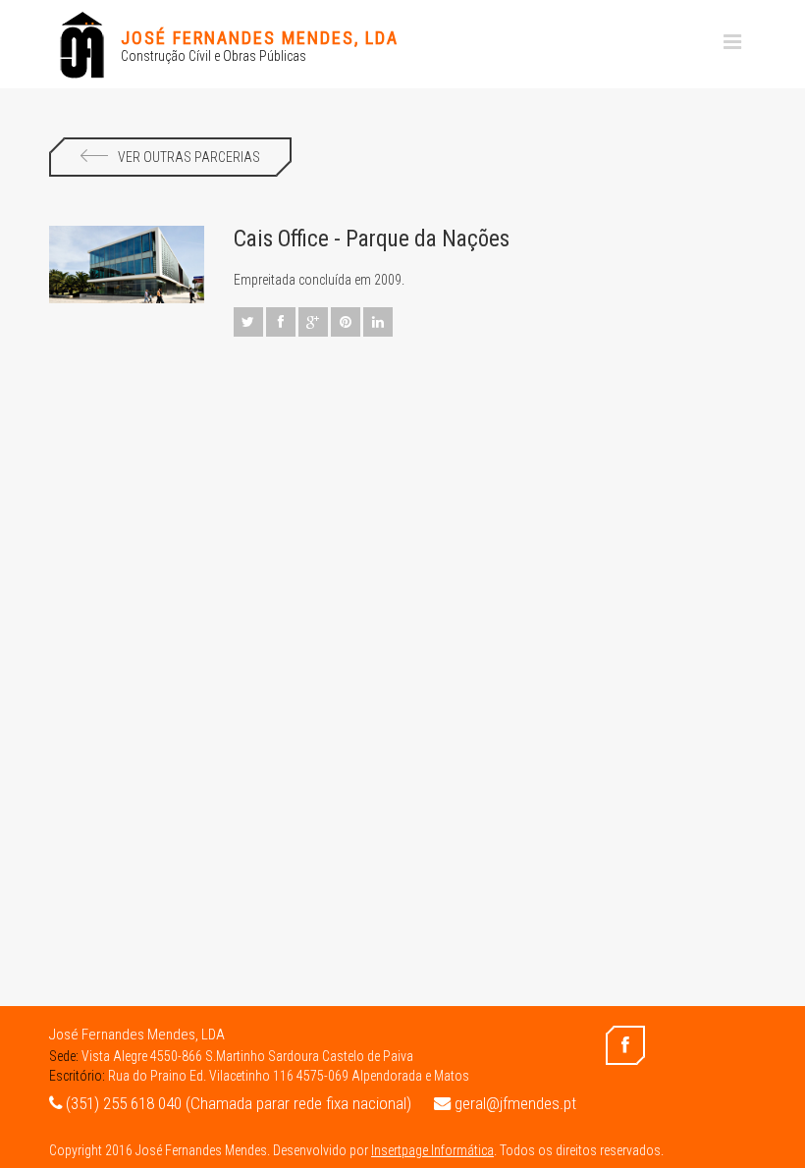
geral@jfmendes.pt (513, 1103)
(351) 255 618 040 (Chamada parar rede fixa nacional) (236, 1103)
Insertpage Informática (432, 1150)
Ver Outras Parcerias (189, 157)
